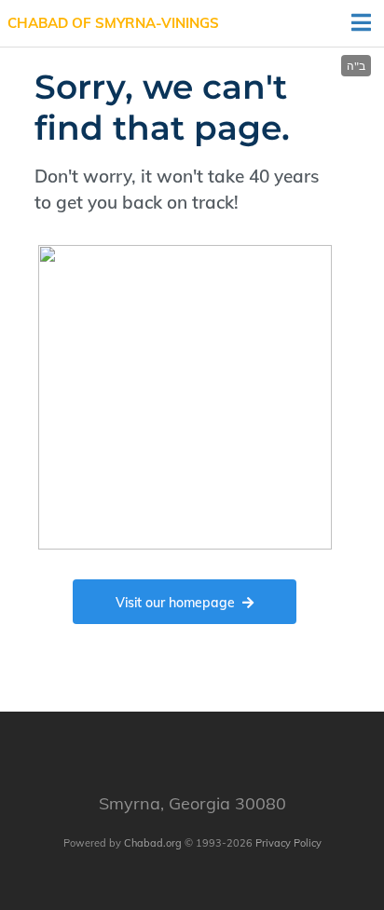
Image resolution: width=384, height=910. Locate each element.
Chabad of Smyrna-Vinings (113, 23)
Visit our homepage (175, 602)
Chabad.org (153, 842)
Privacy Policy (288, 842)
